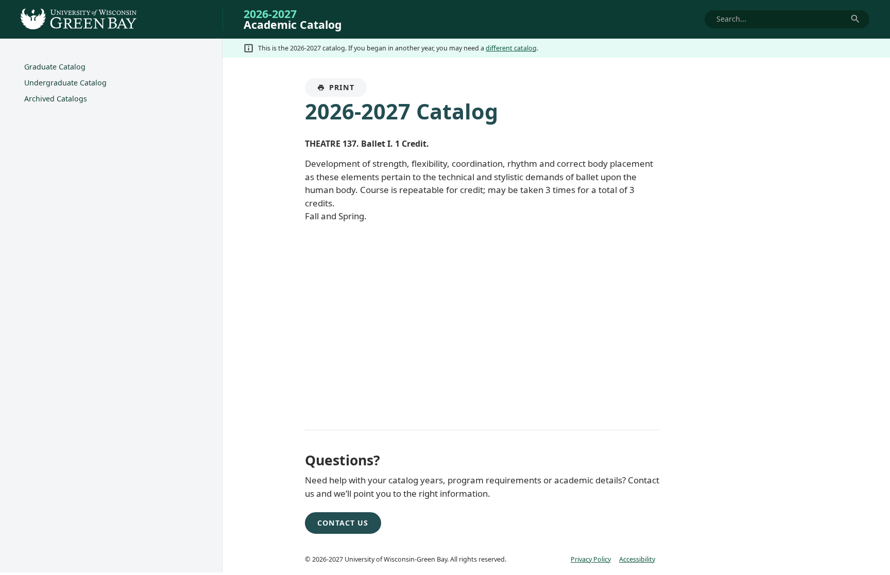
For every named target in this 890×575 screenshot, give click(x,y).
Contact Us (342, 523)
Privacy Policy (591, 559)
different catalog (511, 48)
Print (348, 89)
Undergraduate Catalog (65, 83)
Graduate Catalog (54, 67)
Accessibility (637, 559)
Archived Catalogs (55, 98)
